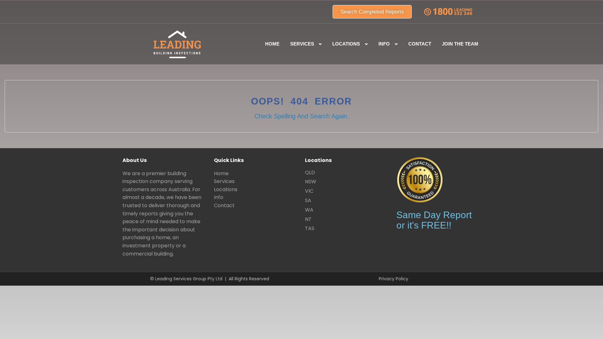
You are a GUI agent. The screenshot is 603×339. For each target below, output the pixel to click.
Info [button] (384, 43)
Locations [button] (346, 43)
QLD (310, 172)
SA (308, 200)
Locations (225, 189)
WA (309, 209)
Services (224, 181)
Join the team (460, 43)
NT (308, 219)
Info (218, 197)
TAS (309, 228)
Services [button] (302, 43)
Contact (419, 43)
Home (272, 43)
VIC (309, 191)
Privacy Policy (393, 279)
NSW (310, 181)
